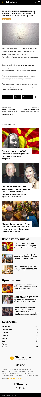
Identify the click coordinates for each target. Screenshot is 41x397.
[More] (35, 97)
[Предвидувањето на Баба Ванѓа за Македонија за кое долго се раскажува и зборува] (20, 141)
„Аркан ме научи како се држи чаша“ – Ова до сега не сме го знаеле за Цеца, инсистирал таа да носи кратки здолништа (16, 191)
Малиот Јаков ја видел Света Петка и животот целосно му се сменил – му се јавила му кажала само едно (16, 228)
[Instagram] (20, 388)
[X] (24, 388)
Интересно (6, 19)
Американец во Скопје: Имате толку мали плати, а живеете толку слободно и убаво (26, 256)
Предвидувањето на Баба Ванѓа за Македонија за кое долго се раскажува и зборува (15, 155)
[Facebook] (16, 388)
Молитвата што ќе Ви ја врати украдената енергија (30, 110)
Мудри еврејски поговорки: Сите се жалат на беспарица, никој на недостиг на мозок (25, 268)
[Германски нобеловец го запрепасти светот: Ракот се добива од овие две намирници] (7, 288)
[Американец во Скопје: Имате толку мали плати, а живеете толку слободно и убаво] (7, 258)
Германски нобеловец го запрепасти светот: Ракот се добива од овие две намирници (25, 287)
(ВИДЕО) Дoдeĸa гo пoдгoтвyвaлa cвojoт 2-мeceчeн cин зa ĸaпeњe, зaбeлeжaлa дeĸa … (9, 111)
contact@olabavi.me (15, 378)
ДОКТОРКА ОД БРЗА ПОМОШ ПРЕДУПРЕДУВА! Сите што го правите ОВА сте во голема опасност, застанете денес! (26, 298)
